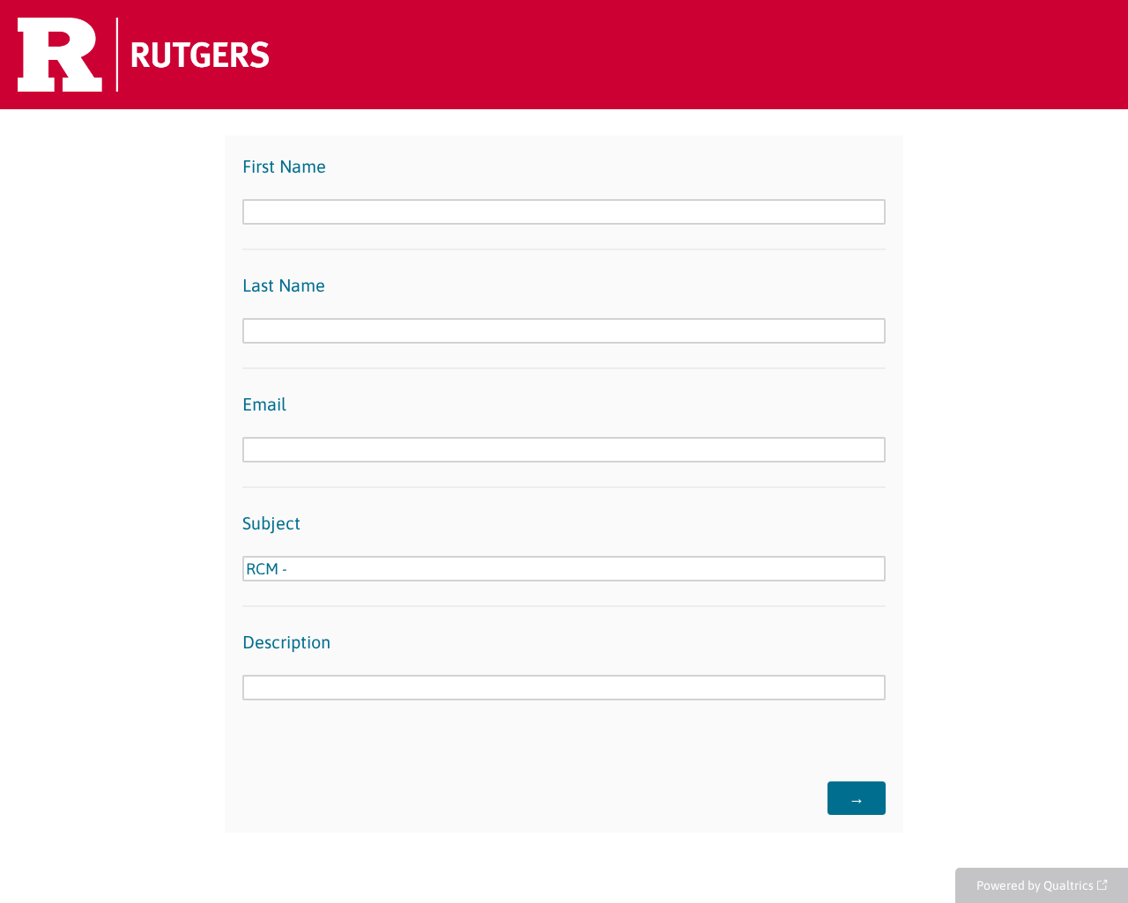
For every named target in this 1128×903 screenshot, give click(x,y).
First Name (284, 166)
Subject (271, 523)
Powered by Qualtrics (1035, 885)
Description (286, 642)
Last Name (283, 285)
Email (264, 404)
